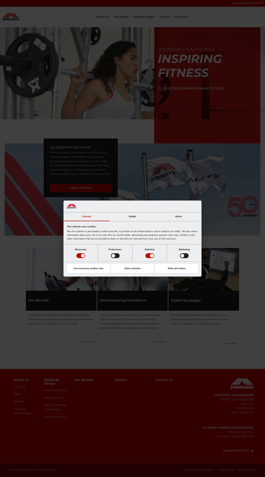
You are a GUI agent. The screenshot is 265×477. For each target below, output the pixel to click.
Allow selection (132, 268)
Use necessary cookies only (88, 268)
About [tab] (178, 216)
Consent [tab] (86, 216)
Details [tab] (132, 216)
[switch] (115, 255)
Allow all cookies (177, 268)
